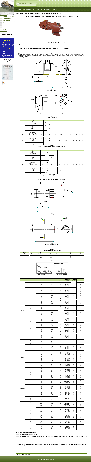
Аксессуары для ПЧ (6, 25)
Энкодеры (5, 27)
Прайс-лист (37, 9)
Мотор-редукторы (6, 20)
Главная (19, 9)
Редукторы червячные (7, 18)
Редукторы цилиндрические (8, 16)
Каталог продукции (27, 9)
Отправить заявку (8, 82)
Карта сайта (5, 29)
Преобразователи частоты (8, 22)
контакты (55, 9)
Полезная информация (46, 9)
